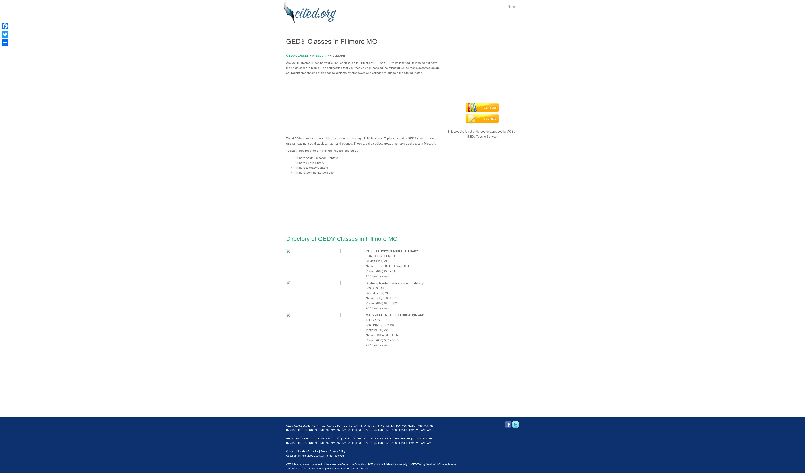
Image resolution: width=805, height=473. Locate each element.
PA (366, 429)
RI (371, 429)
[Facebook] (5, 26)
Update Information (308, 451)
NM (333, 429)
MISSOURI (319, 55)
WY (429, 429)
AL (313, 425)
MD (404, 425)
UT (397, 429)
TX (391, 429)
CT (340, 425)
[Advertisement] (362, 104)
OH (350, 429)
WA (412, 429)
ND (311, 429)
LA (392, 425)
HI (360, 425)
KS (382, 425)
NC (305, 429)
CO (334, 425)
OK (355, 429)
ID (369, 425)
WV (423, 429)
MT (300, 429)
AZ (323, 425)
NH (322, 429)
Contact (290, 451)
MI (414, 425)
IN (377, 425)
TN (386, 429)
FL (350, 425)
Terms (324, 451)
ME (410, 425)
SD (381, 429)
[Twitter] (5, 34)
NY (344, 429)
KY (387, 425)
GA (355, 425)
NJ (327, 429)
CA (329, 425)
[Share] (5, 43)
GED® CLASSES (297, 55)
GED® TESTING (295, 438)
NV (338, 429)
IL (373, 425)
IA (365, 425)
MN (420, 425)
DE (345, 425)
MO (426, 425)
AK (308, 425)
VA (402, 429)
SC (376, 429)
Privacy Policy (337, 451)
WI (417, 429)
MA (398, 425)
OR (361, 429)
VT (407, 429)
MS (432, 425)
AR (318, 425)
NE (316, 429)
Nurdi (303, 455)
